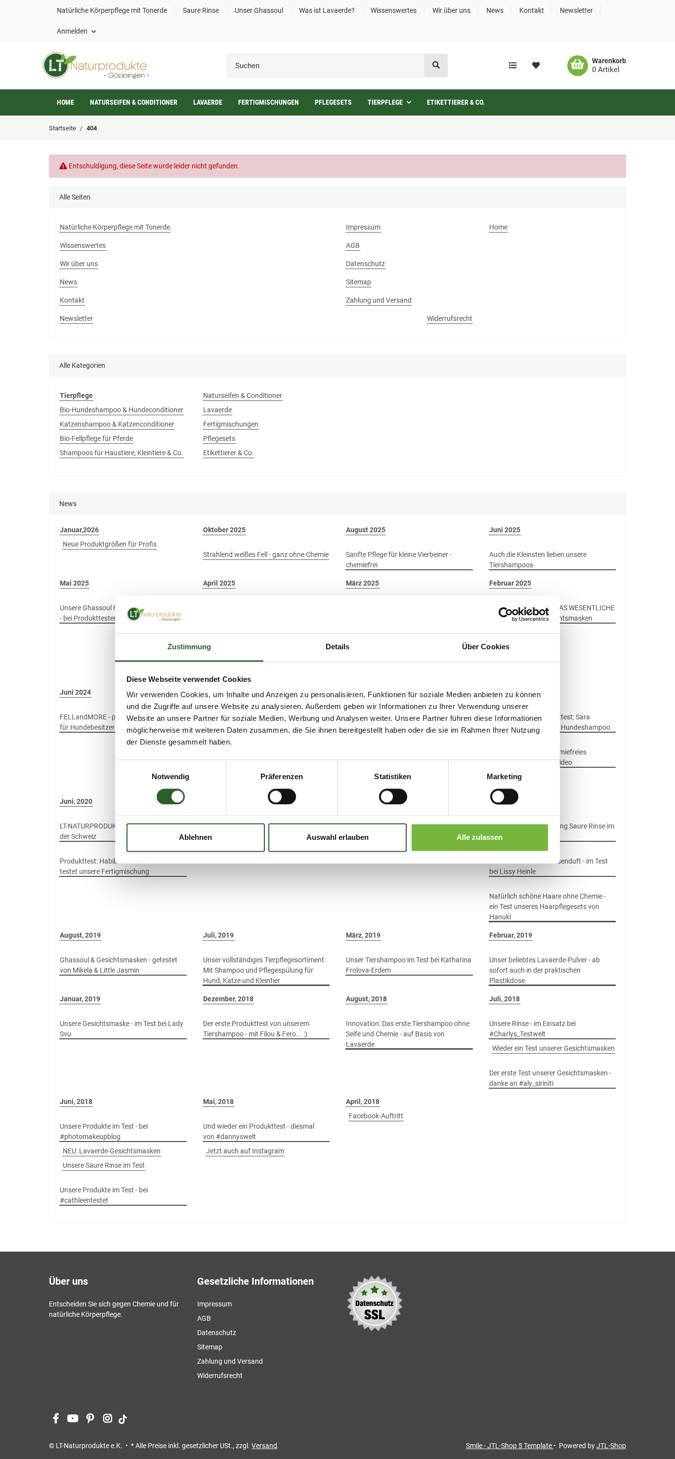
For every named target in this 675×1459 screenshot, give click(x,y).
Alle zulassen (480, 837)
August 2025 (365, 530)
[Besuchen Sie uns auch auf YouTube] (73, 1419)
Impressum (363, 227)
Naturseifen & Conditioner (242, 395)
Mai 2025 (74, 583)
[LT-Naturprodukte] (95, 65)
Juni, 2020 (76, 801)
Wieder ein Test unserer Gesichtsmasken (553, 1048)
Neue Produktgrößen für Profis (110, 544)
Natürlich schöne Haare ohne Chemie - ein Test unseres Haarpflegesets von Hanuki (547, 906)
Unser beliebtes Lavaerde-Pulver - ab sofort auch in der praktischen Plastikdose (544, 970)
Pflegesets (219, 438)
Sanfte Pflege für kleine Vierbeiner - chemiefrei (399, 560)
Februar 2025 (510, 583)
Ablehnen (195, 837)
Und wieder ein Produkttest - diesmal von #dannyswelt (258, 1131)
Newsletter (576, 10)
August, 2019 (80, 935)
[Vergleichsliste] (512, 65)
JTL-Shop (611, 1446)
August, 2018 (366, 999)
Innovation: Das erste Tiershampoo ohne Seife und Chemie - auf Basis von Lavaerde (407, 1034)
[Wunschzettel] (536, 65)
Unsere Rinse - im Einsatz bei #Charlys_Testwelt (532, 1029)
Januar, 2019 (80, 999)
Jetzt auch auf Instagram (245, 1151)
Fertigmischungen (230, 424)
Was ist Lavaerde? (327, 10)
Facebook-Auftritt (376, 1116)
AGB (353, 245)
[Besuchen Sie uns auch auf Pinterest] (90, 1419)
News (495, 10)
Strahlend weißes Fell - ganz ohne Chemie (266, 554)
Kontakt (531, 10)
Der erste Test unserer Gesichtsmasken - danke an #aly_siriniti (550, 1078)
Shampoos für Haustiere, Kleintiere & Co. (121, 453)
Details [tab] (338, 647)
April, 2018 (363, 1101)
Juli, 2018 (504, 999)
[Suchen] (436, 65)
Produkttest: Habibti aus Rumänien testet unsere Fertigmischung (113, 866)
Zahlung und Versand (379, 300)
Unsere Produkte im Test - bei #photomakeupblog (104, 1131)
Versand (264, 1446)
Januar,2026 (79, 530)
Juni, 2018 (76, 1101)
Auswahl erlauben (337, 837)
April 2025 (219, 583)
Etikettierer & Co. (228, 453)
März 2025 (362, 583)
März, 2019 (363, 935)
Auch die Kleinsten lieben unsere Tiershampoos (538, 560)
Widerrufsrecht (449, 318)
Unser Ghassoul (259, 10)
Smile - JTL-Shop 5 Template (509, 1446)
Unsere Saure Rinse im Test (104, 1165)
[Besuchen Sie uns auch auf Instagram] (107, 1419)
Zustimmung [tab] (189, 647)
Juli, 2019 (218, 935)
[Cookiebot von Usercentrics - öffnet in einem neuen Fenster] (506, 614)
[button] (76, 31)
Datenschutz (365, 264)
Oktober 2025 (224, 530)
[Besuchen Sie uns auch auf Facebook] (55, 1419)
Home (65, 102)
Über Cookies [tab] (485, 647)
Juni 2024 (75, 692)
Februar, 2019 (510, 935)
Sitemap (358, 282)
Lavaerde (217, 410)
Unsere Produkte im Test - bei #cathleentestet (104, 1195)
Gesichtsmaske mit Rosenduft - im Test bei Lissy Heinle (548, 866)
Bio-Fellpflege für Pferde (96, 438)
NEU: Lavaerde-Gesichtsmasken (112, 1151)
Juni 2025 (504, 530)
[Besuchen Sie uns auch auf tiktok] (122, 1419)
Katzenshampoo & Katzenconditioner (117, 424)
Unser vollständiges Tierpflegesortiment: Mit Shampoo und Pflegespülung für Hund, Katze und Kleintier (264, 970)
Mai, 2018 (218, 1101)
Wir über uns (451, 10)
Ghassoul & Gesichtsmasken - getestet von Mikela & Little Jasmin (118, 965)
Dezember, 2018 (228, 999)
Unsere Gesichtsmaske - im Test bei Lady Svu (121, 1029)
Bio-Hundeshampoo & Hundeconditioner (121, 410)
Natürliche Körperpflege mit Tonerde (112, 10)
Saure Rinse (201, 10)
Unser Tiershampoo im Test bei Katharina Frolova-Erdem (408, 965)
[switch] (282, 796)
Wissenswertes (394, 10)
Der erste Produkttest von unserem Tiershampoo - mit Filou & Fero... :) (256, 1029)
